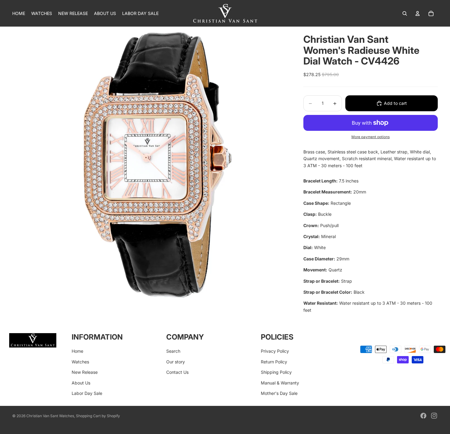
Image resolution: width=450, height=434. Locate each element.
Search (173, 351)
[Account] (417, 13)
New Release (85, 372)
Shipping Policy (276, 372)
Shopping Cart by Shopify (98, 416)
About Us (81, 382)
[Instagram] (434, 415)
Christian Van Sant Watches (50, 416)
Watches (80, 361)
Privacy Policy (275, 351)
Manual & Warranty (280, 382)
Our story (175, 361)
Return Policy (274, 361)
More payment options (370, 137)
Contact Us (177, 372)
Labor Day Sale (87, 393)
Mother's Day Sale (279, 393)
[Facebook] (423, 415)
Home (77, 351)
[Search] (404, 13)
